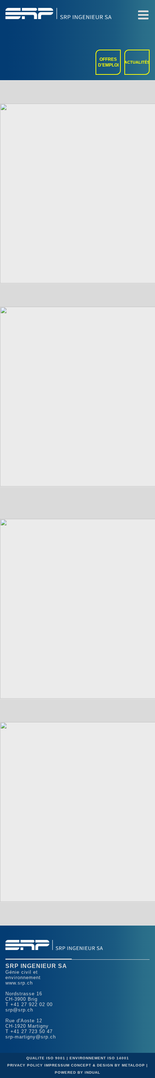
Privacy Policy (25, 1065)
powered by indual (77, 1072)
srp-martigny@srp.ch (30, 1037)
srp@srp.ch (19, 1010)
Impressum (57, 1065)
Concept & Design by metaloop (108, 1065)
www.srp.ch (19, 983)
